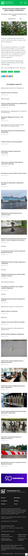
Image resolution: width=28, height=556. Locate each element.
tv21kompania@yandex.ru (6, 539)
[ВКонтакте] (4, 76)
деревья (10, 71)
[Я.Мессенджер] (2, 76)
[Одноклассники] (6, 76)
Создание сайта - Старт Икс (19, 553)
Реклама (3, 503)
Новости (3, 497)
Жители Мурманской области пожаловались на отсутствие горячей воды (12, 62)
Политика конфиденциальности (7, 553)
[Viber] (10, 76)
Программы (17, 497)
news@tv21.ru (21, 539)
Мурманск (4, 71)
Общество (17, 71)
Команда (16, 500)
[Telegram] (8, 76)
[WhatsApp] (12, 76)
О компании (4, 500)
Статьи (16, 503)
